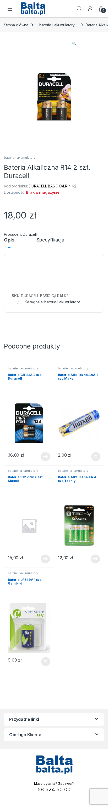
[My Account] (90, 8)
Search (79, 8)
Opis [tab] (9, 240)
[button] (74, 43)
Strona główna (16, 25)
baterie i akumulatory (57, 25)
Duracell (30, 234)
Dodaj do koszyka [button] (93, 456)
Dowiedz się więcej (42, 456)
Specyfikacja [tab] (50, 240)
